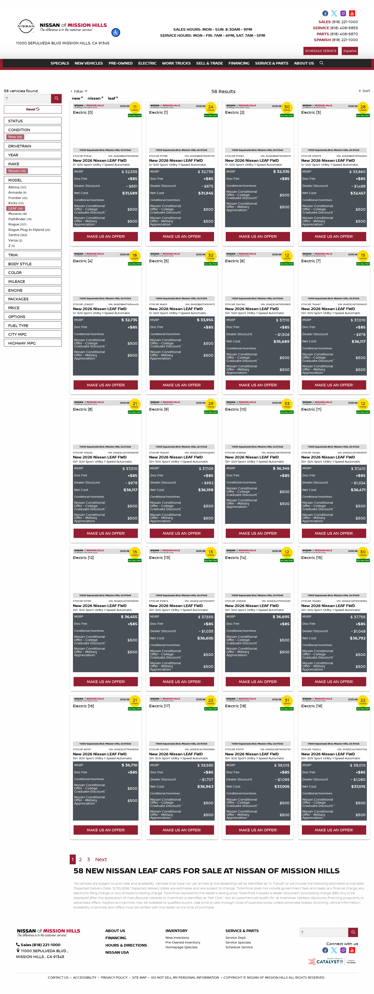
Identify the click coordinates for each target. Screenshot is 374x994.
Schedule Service (321, 51)
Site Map (140, 977)
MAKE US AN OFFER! (106, 236)
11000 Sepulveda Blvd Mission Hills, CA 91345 (63, 43)
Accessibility (85, 977)
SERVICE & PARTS (242, 931)
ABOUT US (115, 931)
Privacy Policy (114, 977)
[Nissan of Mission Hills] (62, 27)
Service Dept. (236, 937)
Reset (31, 109)
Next (101, 859)
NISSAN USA (117, 952)
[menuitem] (34, 136)
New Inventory (177, 937)
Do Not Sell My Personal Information (185, 977)
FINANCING (115, 938)
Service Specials (238, 942)
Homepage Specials (182, 947)
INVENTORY (176, 931)
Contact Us (58, 977)
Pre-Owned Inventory (183, 942)
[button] (115, 32)
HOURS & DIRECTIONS (126, 945)
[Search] (56, 98)
